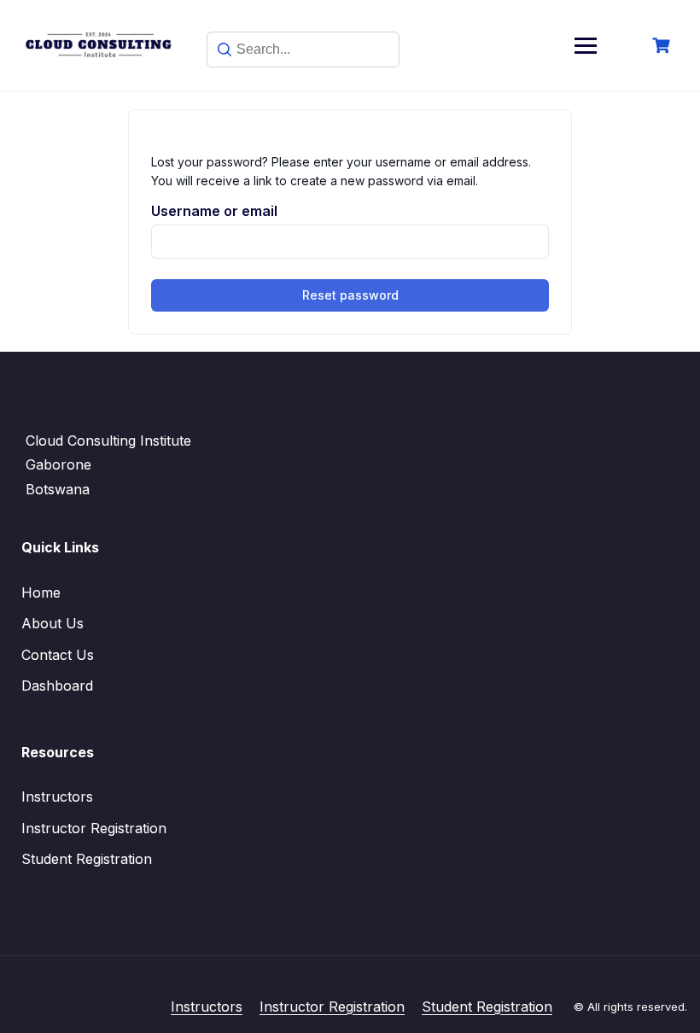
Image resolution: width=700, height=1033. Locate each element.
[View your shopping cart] (663, 46)
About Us (52, 623)
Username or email (214, 210)
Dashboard (57, 685)
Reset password (350, 295)
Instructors (57, 796)
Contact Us (57, 654)
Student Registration (86, 858)
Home (41, 592)
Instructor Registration (93, 828)
